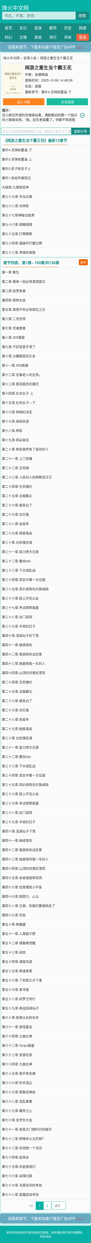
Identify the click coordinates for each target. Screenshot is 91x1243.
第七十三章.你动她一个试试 (22, 1147)
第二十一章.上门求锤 (17, 458)
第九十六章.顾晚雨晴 (17, 224)
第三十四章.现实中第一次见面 (23, 579)
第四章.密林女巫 (14, 300)
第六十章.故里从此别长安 (20, 1017)
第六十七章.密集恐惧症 (18, 1092)
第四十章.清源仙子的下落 (20, 635)
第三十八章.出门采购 (17, 616)
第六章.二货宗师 (14, 318)
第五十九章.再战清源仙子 (20, 1008)
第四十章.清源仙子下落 (18, 831)
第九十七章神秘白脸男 (18, 215)
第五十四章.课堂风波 (17, 961)
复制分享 (80, 131)
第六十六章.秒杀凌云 (17, 1082)
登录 (82, 37)
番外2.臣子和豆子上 (16, 168)
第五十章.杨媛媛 (14, 924)
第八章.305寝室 (13, 337)
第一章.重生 (10, 272)
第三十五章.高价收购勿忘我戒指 (25, 588)
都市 (53, 28)
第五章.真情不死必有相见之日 (23, 309)
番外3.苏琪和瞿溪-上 (17, 159)
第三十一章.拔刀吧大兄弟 (20, 551)
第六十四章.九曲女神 (17, 1036)
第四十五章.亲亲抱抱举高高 (22, 877)
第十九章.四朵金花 (15, 439)
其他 (38, 37)
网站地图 (45, 1236)
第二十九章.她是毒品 (17, 533)
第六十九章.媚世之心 (17, 1110)
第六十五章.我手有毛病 (18, 1073)
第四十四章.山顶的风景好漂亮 (23, 672)
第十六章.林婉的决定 (17, 411)
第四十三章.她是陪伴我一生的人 (25, 859)
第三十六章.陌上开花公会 (20, 598)
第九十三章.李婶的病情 (18, 252)
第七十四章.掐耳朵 (15, 1157)
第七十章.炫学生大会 (17, 1119)
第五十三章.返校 (14, 952)
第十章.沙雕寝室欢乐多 (18, 356)
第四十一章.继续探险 (17, 644)
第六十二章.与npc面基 (18, 1045)
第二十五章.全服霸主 (17, 495)
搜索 (82, 15)
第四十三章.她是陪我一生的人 (23, 663)
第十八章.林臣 (12, 430)
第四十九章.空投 (14, 915)
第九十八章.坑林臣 (15, 205)
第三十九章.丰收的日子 (18, 626)
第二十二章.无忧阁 (15, 467)
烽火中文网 (15, 7)
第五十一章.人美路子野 (18, 933)
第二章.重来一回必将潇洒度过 (23, 281)
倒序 (83, 262)
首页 (8, 28)
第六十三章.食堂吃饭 (17, 1054)
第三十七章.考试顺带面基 (20, 607)
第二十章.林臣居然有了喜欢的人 (25, 449)
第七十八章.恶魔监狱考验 (20, 1194)
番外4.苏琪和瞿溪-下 (56, 91)
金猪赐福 (41, 74)
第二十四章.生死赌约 (17, 486)
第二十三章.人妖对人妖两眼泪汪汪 (27, 477)
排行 (53, 37)
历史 (68, 28)
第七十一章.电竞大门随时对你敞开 (27, 1129)
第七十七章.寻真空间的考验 (22, 1185)
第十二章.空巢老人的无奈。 (22, 374)
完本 (68, 37)
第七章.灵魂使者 (14, 328)
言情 (23, 37)
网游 (82, 28)
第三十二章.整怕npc (16, 560)
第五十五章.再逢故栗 (17, 970)
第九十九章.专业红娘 (17, 196)
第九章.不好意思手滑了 (18, 346)
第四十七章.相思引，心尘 (20, 896)
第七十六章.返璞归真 (17, 1175)
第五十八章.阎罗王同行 (18, 998)
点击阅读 (67, 101)
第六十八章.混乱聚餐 (17, 1101)
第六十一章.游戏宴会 (17, 1026)
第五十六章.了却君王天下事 (22, 980)
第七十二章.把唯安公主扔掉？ (23, 1138)
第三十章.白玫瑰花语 (17, 542)
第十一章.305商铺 (15, 365)
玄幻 (23, 28)
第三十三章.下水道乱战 (18, 570)
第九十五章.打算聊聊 (17, 233)
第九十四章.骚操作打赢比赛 (22, 243)
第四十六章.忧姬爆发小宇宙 (22, 887)
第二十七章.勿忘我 (15, 514)
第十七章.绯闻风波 (15, 421)
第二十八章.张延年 (15, 523)
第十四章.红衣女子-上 (17, 393)
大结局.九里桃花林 (15, 187)
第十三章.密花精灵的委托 (20, 383)
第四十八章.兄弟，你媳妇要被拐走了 (28, 905)
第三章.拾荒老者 (14, 290)
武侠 (38, 28)
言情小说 (29, 57)
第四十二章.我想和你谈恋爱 (22, 654)
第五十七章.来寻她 (15, 989)
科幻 (8, 37)
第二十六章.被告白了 (17, 505)
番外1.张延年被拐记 (16, 177)
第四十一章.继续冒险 (17, 840)
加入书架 (23, 101)
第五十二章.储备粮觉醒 (18, 942)
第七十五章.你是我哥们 (18, 1166)
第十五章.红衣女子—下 (18, 402)
